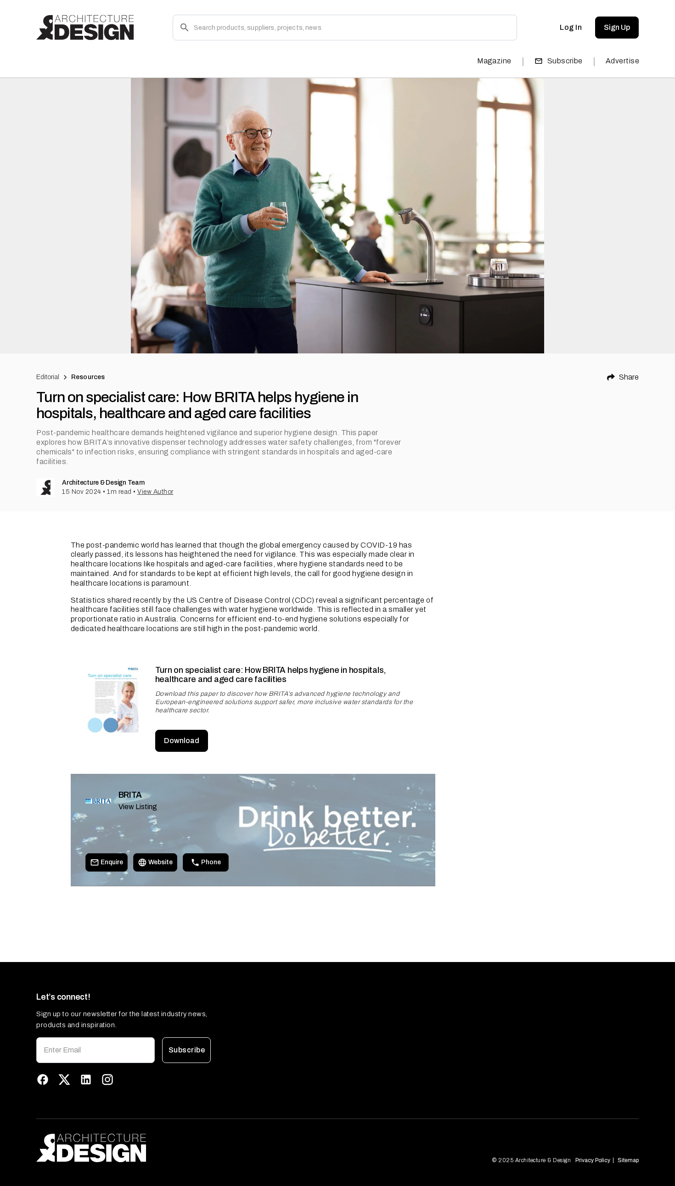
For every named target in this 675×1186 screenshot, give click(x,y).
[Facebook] (42, 1079)
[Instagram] (107, 1079)
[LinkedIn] (85, 1079)
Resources (88, 377)
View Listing (137, 807)
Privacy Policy (592, 1160)
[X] (64, 1079)
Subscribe (565, 61)
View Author (155, 491)
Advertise (622, 61)
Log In (571, 27)
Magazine (494, 61)
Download (181, 740)
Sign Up (617, 27)
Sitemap (628, 1160)
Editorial (47, 377)
